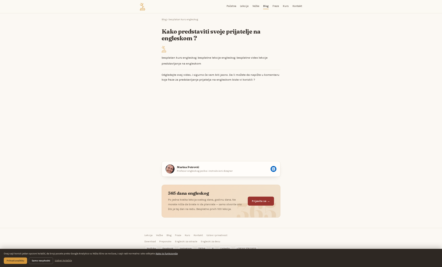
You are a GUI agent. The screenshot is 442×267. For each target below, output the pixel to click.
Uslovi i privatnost (216, 235)
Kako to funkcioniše (167, 253)
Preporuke (165, 241)
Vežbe (255, 6)
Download (150, 241)
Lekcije (244, 6)
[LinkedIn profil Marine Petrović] (273, 169)
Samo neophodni (41, 260)
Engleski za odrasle (186, 241)
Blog (266, 6)
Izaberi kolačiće (63, 260)
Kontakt (297, 6)
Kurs (286, 6)
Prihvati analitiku (15, 260)
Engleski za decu (210, 241)
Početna (231, 6)
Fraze (275, 6)
